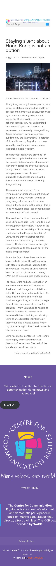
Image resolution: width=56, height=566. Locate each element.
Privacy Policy (29, 487)
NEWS (28, 377)
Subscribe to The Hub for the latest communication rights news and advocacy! (28, 389)
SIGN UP (10, 404)
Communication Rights (32, 57)
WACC (37, 524)
